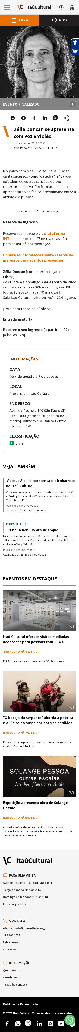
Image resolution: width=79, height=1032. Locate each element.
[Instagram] (50, 1023)
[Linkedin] (39, 1023)
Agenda (24, 20)
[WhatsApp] (18, 1023)
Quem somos (12, 970)
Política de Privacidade (20, 1004)
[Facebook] (7, 1023)
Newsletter (10, 977)
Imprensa (9, 949)
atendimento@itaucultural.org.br (26, 928)
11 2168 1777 (11, 935)
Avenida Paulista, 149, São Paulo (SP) (27, 883)
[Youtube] (61, 1023)
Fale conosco (11, 942)
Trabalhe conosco (15, 984)
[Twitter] (28, 1023)
